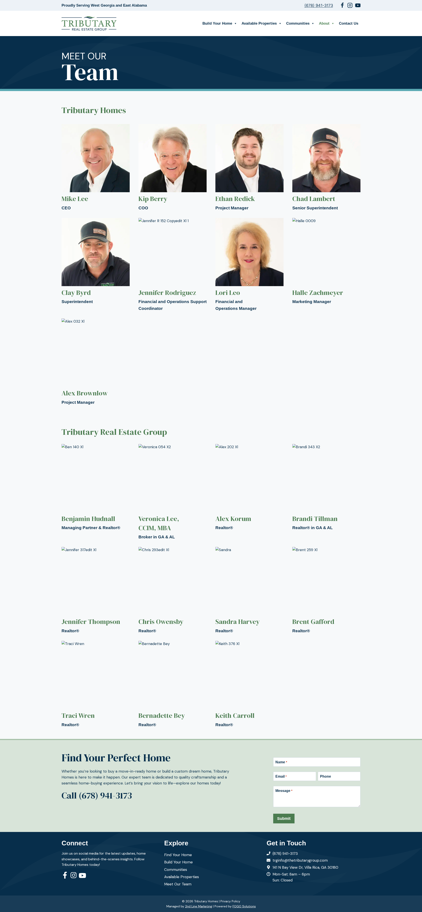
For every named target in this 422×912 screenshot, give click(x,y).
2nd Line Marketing (198, 906)
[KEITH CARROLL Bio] (249, 684)
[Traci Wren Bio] (96, 684)
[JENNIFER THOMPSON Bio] (96, 590)
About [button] (324, 23)
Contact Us (348, 23)
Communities (297, 23)
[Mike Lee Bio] (96, 167)
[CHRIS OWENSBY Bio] (172, 590)
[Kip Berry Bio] (172, 167)
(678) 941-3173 (318, 5)
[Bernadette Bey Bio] (172, 684)
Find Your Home (178, 854)
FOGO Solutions (244, 906)
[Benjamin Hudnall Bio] (96, 487)
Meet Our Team (177, 884)
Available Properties (259, 23)
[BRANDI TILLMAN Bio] (326, 487)
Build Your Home (217, 23)
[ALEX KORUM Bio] (249, 487)
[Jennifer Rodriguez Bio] (172, 265)
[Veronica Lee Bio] (172, 492)
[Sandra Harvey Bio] (249, 590)
